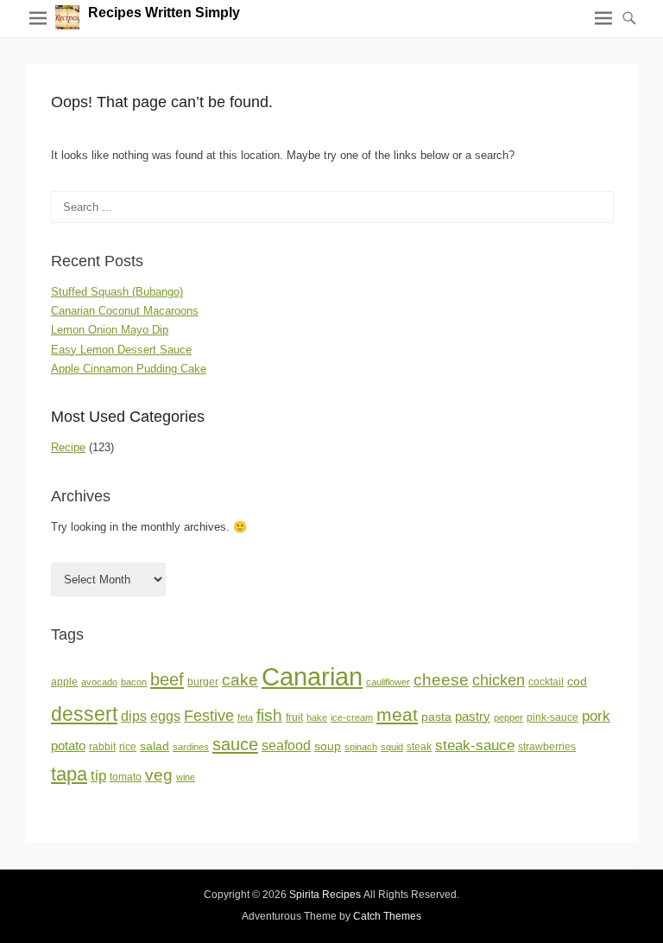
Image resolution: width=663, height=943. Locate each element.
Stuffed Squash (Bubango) (117, 291)
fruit (294, 717)
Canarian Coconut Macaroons (125, 310)
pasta (436, 716)
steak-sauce (475, 745)
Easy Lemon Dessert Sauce (121, 349)
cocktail (546, 682)
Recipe (68, 447)
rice (127, 747)
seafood (286, 745)
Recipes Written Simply (164, 12)
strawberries (547, 747)
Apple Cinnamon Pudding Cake (128, 368)
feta (245, 717)
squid (392, 747)
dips (134, 716)
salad (154, 746)
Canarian (312, 676)
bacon (134, 682)
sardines (191, 747)
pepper (508, 717)
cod (577, 681)
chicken (498, 680)
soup (327, 746)
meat (397, 714)
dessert (84, 714)
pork (596, 715)
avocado (99, 682)
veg (159, 775)
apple (64, 682)
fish (269, 715)
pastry (472, 716)
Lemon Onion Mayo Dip (109, 329)
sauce (235, 744)
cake (240, 680)
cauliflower (388, 682)
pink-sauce (552, 717)
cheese (441, 680)
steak (419, 747)
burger (202, 682)
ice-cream (352, 717)
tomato (126, 777)
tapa (69, 774)
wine (185, 777)
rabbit (102, 747)
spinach (360, 747)
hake (316, 717)
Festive (209, 715)
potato (68, 746)
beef (167, 679)
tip (98, 776)
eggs (165, 716)
